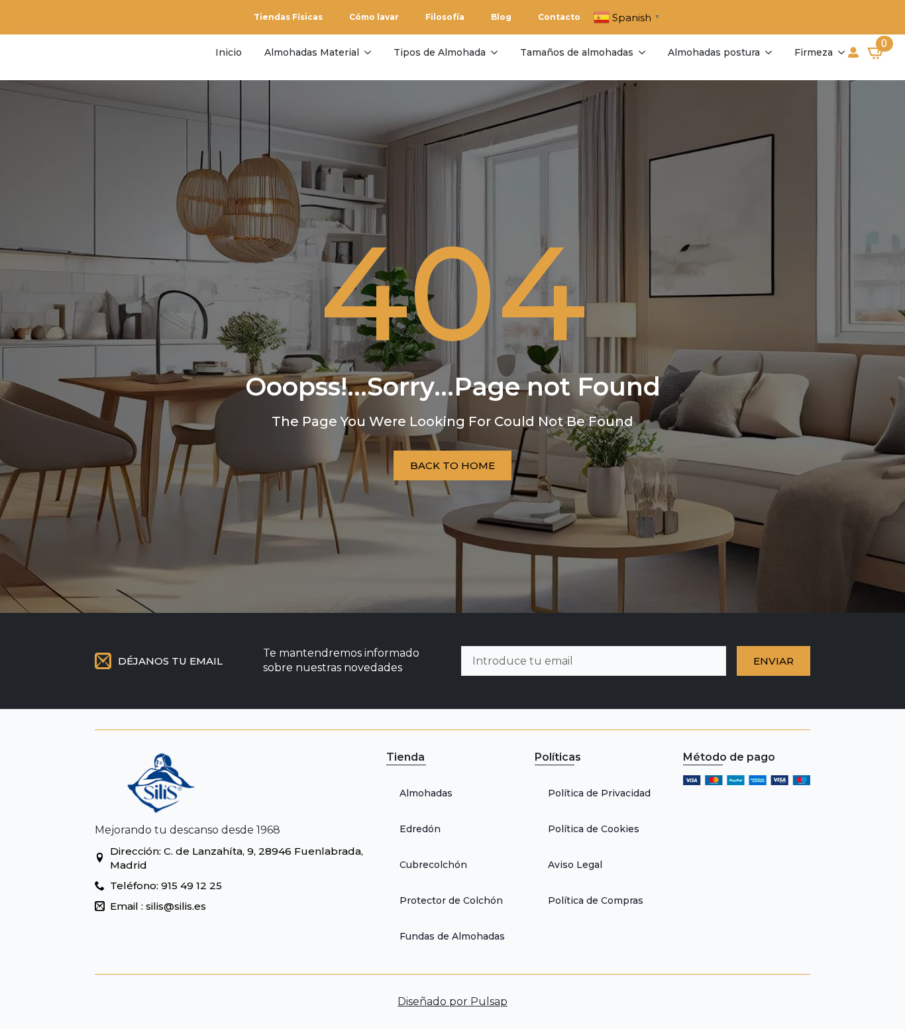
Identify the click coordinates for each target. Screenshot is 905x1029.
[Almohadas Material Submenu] (366, 52)
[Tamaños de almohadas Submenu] (641, 52)
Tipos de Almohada (440, 52)
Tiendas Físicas (288, 17)
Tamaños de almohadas (576, 52)
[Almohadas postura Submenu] (767, 52)
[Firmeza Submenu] (840, 52)
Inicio (228, 52)
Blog (501, 17)
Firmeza (813, 52)
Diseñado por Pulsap (452, 1001)
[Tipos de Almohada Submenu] (493, 52)
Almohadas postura (714, 52)
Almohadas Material (311, 52)
